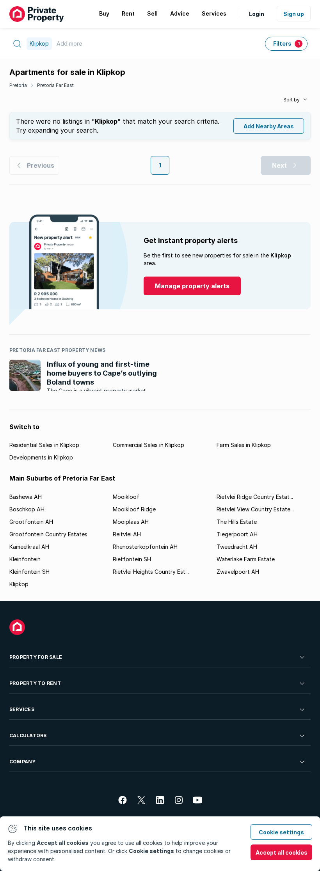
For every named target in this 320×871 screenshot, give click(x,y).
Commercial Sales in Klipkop (148, 445)
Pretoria (18, 85)
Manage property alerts (192, 286)
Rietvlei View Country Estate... (255, 509)
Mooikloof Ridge (134, 509)
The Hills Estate (237, 521)
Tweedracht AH (237, 546)
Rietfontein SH (132, 559)
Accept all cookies (282, 852)
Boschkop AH (26, 509)
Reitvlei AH (127, 534)
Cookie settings (281, 832)
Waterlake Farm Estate (246, 559)
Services (21, 709)
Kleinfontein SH (29, 571)
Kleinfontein (25, 559)
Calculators (28, 735)
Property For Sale (35, 657)
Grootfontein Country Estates (48, 534)
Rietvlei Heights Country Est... (151, 571)
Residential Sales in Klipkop (44, 445)
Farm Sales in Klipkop (244, 445)
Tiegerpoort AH (237, 534)
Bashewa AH (25, 496)
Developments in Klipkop (41, 457)
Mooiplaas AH (131, 521)
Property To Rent (35, 683)
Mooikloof (126, 496)
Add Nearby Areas (269, 126)
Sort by (291, 100)
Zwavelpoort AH (238, 571)
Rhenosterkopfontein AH (145, 546)
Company (22, 762)
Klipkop (18, 584)
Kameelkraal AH (29, 546)
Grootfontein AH (31, 521)
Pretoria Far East (55, 85)
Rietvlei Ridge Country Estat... (255, 496)
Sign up (293, 14)
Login (256, 14)
